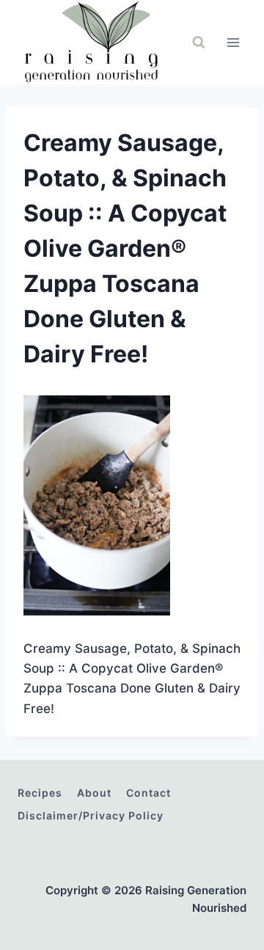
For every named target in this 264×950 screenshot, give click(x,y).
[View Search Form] (199, 42)
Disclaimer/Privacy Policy (91, 815)
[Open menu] (232, 42)
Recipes (40, 792)
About (94, 792)
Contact (148, 792)
